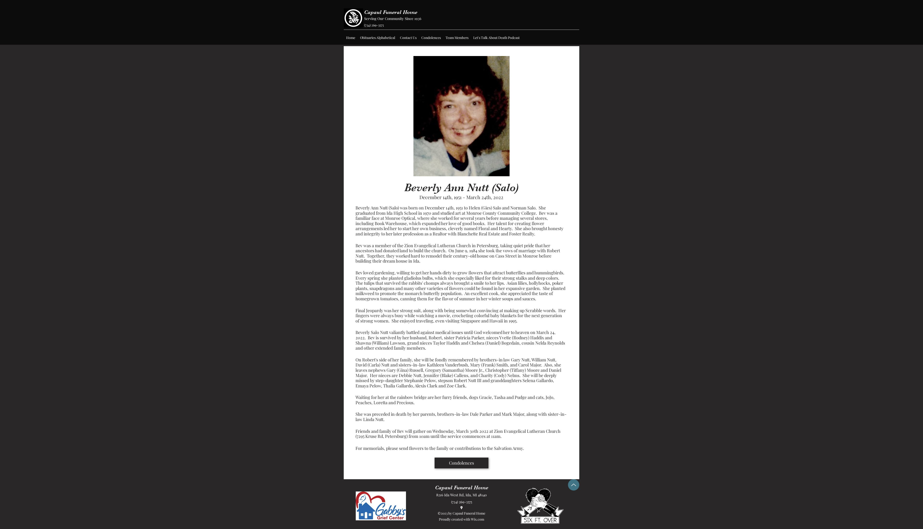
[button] (378, 37)
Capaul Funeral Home (390, 12)
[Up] (573, 485)
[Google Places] (461, 507)
